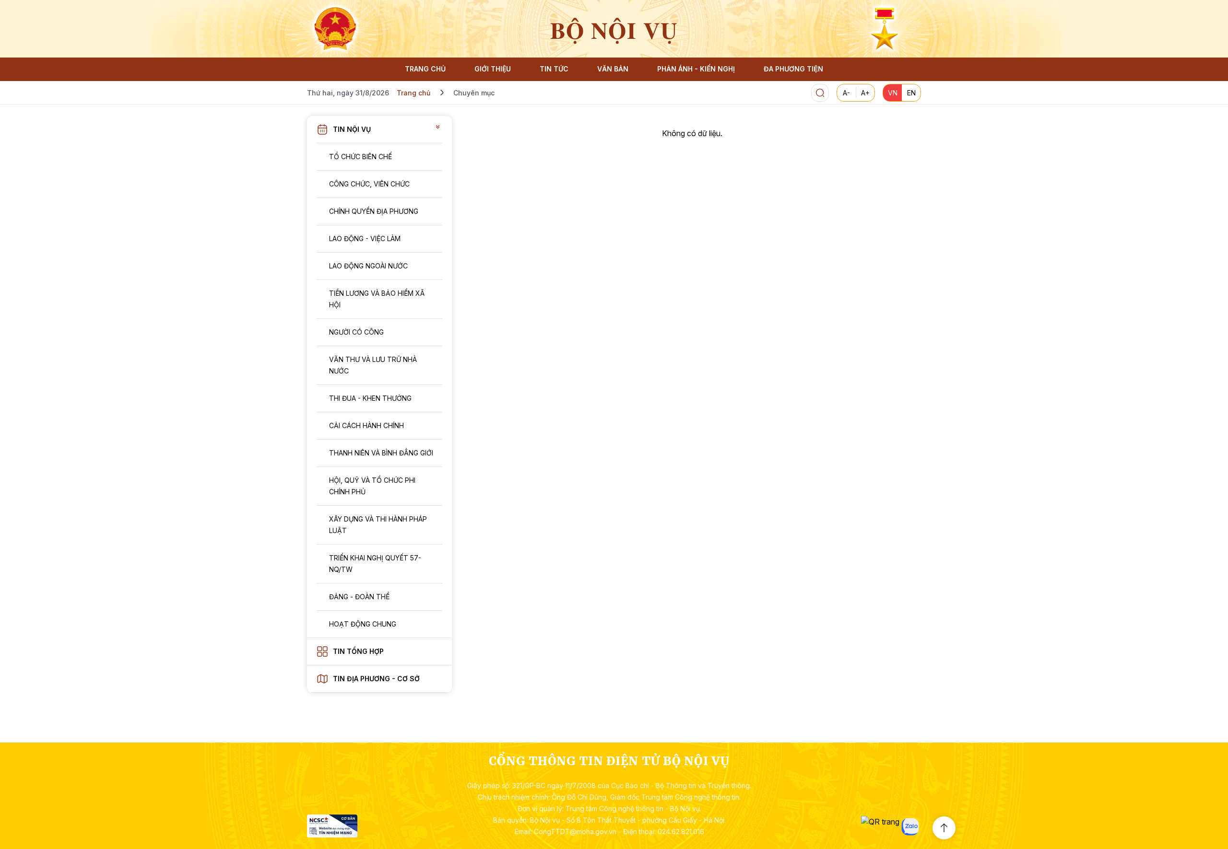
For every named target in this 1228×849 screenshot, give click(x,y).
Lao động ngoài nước (368, 266)
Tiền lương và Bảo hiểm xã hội (377, 299)
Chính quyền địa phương (373, 211)
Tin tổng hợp (358, 651)
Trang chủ (413, 93)
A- (846, 93)
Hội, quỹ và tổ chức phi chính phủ (372, 486)
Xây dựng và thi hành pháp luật (378, 525)
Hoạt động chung (362, 624)
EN (911, 93)
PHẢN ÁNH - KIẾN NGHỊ (696, 69)
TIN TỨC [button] (554, 69)
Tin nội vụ (352, 129)
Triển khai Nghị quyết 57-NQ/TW (375, 563)
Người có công (356, 332)
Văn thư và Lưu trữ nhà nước (373, 365)
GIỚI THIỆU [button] (492, 69)
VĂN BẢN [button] (612, 69)
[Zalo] (910, 826)
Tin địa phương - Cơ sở (376, 679)
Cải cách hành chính (366, 425)
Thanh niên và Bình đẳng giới (381, 453)
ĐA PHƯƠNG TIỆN (793, 69)
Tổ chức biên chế (360, 156)
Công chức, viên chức (369, 184)
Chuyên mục (474, 93)
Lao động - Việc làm (365, 238)
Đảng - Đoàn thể (359, 597)
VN (892, 93)
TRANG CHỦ (425, 69)
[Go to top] (944, 827)
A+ (865, 93)
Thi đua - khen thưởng (370, 398)
